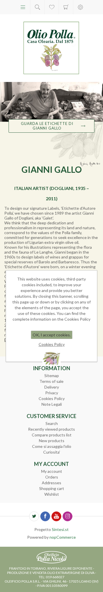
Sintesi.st (60, 529)
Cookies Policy (52, 398)
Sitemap (51, 375)
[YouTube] (56, 516)
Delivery (51, 387)
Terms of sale (51, 381)
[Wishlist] (52, 7)
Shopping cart (66, 7)
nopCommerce (62, 537)
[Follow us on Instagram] (67, 516)
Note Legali (51, 404)
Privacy (51, 392)
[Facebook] (45, 516)
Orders (51, 477)
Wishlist (51, 494)
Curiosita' (51, 452)
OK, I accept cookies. (52, 334)
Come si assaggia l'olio (51, 446)
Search (51, 423)
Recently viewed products (51, 429)
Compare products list (52, 434)
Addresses (51, 482)
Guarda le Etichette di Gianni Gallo (47, 125)
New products (51, 440)
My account (51, 471)
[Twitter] (34, 516)
